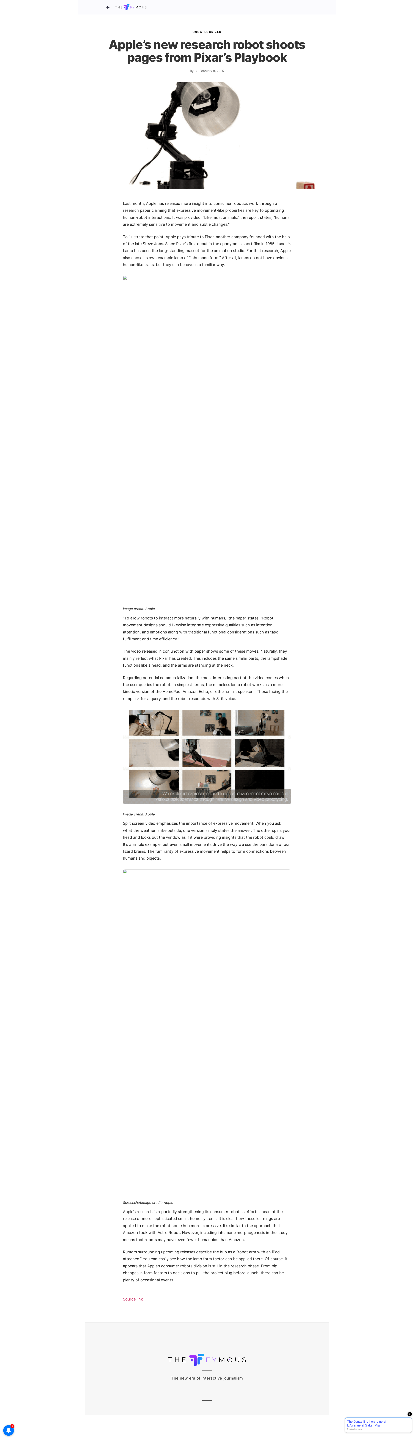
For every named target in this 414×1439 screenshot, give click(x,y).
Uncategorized (207, 32)
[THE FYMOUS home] (130, 7)
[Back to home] (108, 7)
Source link (133, 1299)
